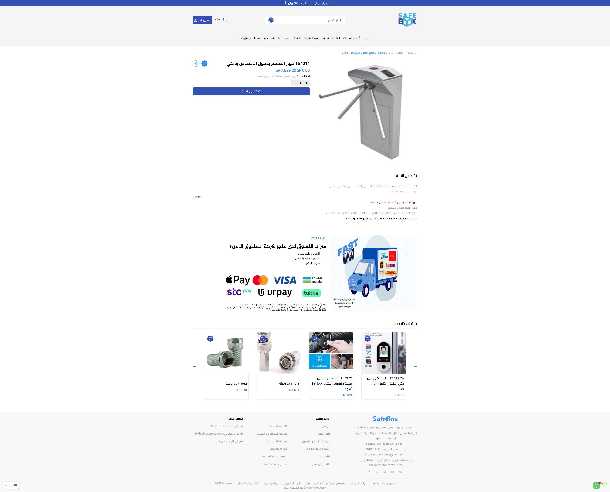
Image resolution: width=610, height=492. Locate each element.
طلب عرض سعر (321, 464)
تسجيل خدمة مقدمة (276, 464)
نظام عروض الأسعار (248, 483)
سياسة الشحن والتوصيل (316, 441)
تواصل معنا (245, 38)
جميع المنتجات (311, 38)
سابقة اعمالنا (261, 38)
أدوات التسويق (359, 483)
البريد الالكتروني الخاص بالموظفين (282, 483)
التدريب (286, 38)
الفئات (400, 52)
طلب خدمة (324, 456)
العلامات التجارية (331, 38)
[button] (11, 485)
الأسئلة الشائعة (278, 425)
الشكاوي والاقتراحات (317, 448)
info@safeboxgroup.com (207, 433)
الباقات (297, 38)
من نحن (325, 425)
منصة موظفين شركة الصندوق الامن (326, 483)
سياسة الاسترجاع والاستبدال (271, 433)
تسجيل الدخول (202, 20)
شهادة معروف (279, 448)
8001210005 (219, 426)
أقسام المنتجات (351, 38)
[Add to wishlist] (204, 63)
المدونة (275, 38)
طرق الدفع (324, 433)
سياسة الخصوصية (277, 441)
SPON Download (223, 483)
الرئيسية (367, 38)
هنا (218, 441)
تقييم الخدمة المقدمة (274, 456)
